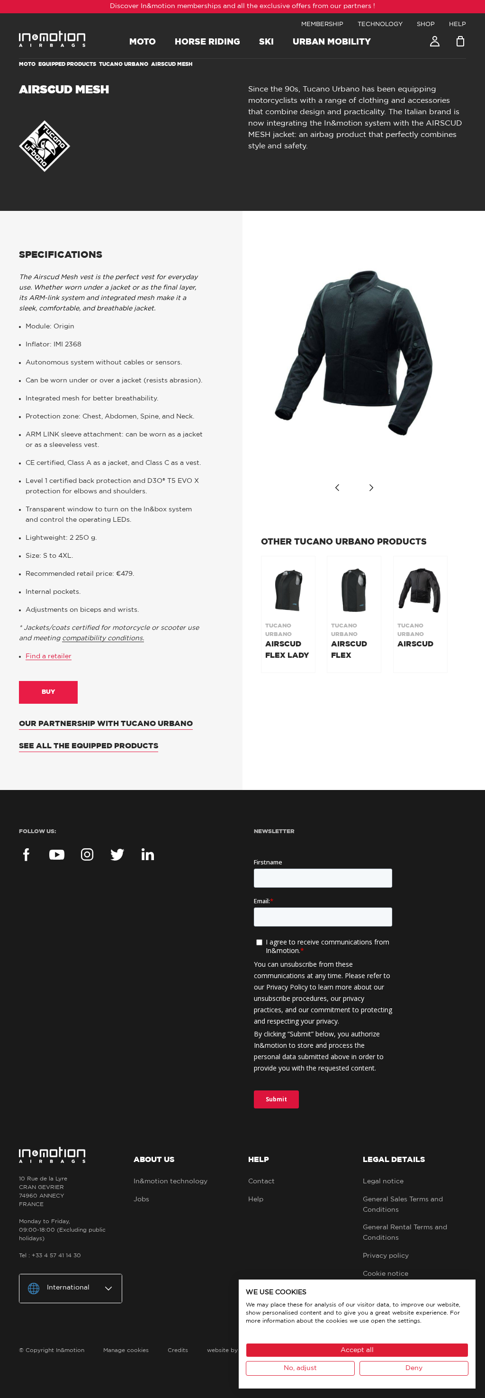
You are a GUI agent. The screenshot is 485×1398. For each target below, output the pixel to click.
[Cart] (460, 41)
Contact (261, 1181)
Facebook (26, 854)
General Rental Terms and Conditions (405, 1232)
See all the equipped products (88, 746)
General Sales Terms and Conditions (403, 1204)
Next (371, 487)
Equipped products (67, 64)
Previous (337, 487)
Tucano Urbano (123, 64)
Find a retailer (49, 656)
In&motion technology (170, 1181)
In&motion (52, 39)
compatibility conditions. (103, 638)
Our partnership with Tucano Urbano (106, 723)
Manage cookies (126, 1350)
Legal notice (383, 1181)
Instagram (87, 854)
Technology (380, 24)
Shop (426, 24)
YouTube (56, 854)
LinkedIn (147, 854)
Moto (27, 64)
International (68, 1287)
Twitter (117, 854)
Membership (322, 24)
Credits (178, 1350)
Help (457, 24)
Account (434, 41)
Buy (48, 692)
